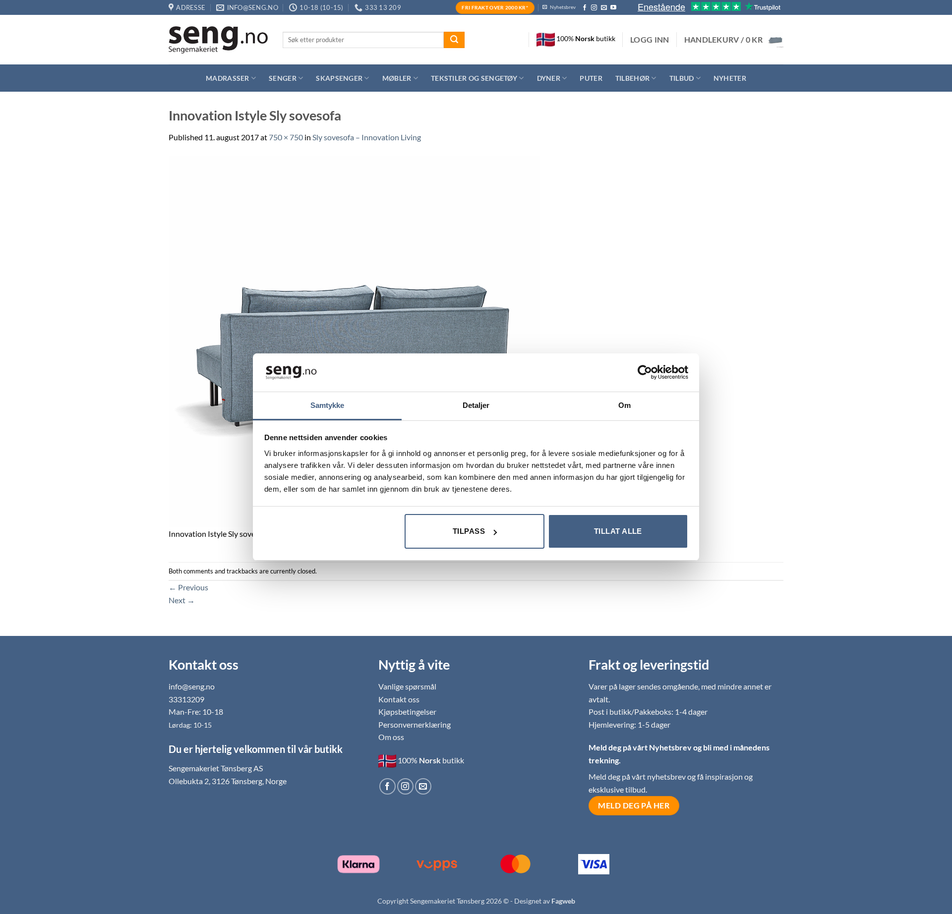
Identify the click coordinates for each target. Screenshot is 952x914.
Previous (188, 587)
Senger (283, 78)
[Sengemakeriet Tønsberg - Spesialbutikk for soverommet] (218, 40)
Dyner (548, 78)
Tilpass (469, 531)
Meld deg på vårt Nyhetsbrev (641, 747)
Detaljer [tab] (476, 405)
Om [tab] (624, 405)
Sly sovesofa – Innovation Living (366, 137)
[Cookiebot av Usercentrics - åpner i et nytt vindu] (644, 372)
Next (182, 600)
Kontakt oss (398, 699)
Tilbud (681, 78)
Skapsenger (339, 78)
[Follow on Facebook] (585, 7)
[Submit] (454, 40)
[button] (649, 40)
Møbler (397, 78)
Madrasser (227, 78)
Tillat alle (618, 531)
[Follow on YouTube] (613, 7)
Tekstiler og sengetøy (474, 78)
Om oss (391, 737)
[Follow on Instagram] (594, 7)
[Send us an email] (604, 7)
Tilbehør (632, 78)
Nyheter (730, 78)
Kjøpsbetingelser (407, 711)
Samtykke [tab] (327, 405)
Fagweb (563, 901)
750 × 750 (286, 137)
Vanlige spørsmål (407, 686)
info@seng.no (192, 686)
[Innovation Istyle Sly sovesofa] (354, 340)
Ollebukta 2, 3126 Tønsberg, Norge (228, 781)
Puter (591, 78)
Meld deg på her (633, 805)
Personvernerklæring (414, 724)
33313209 (186, 699)
